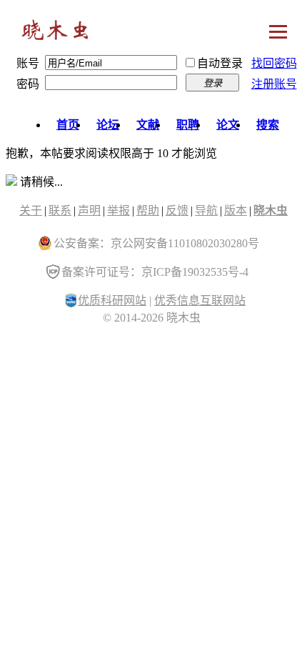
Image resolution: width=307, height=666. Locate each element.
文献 (147, 125)
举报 (118, 210)
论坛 (107, 125)
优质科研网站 (112, 300)
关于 (30, 210)
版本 (235, 210)
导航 (206, 210)
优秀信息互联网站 (200, 300)
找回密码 (274, 63)
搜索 (267, 125)
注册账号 (274, 84)
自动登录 (220, 63)
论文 (227, 125)
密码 (27, 84)
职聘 (187, 125)
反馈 (177, 210)
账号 (27, 63)
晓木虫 (55, 33)
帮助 (147, 210)
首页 (67, 125)
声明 (89, 210)
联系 (60, 210)
